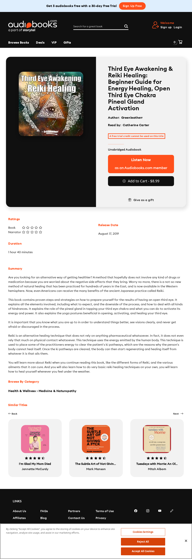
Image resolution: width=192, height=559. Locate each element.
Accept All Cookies (143, 551)
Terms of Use (105, 511)
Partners (74, 511)
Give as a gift (144, 200)
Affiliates (19, 518)
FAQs (44, 511)
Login (178, 27)
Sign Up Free (132, 5)
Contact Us (76, 518)
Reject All (143, 541)
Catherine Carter (136, 125)
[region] (96, 541)
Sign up (166, 27)
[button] (12, 413)
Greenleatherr (132, 118)
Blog (43, 518)
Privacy (101, 518)
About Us (19, 511)
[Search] (126, 25)
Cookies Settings (143, 532)
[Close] (186, 541)
